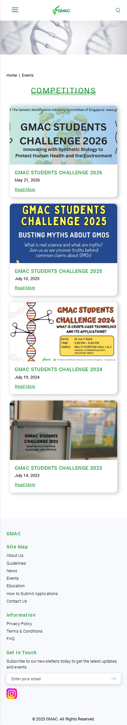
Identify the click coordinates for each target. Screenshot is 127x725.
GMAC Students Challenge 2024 (59, 369)
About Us (15, 555)
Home (12, 75)
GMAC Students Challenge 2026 (59, 172)
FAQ (11, 638)
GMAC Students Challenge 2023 (59, 468)
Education (16, 586)
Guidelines (16, 563)
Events (13, 578)
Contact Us (17, 601)
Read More (25, 189)
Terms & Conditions (25, 631)
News (12, 571)
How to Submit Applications (32, 593)
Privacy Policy (19, 623)
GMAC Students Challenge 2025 (59, 271)
